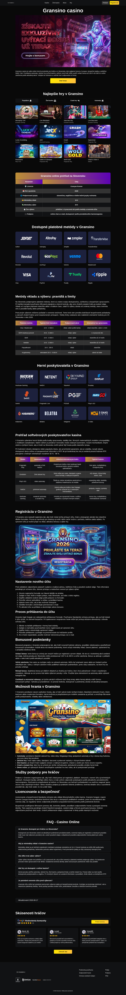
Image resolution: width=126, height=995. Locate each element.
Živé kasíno (49, 100)
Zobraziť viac (63, 951)
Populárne (25, 100)
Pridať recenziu (100, 922)
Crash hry (73, 100)
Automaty (98, 100)
